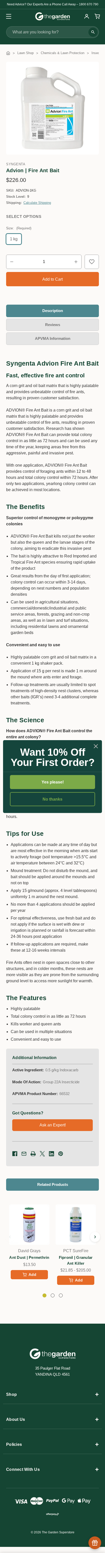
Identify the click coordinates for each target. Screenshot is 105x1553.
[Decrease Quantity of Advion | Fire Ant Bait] (11, 262)
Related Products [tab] (52, 1184)
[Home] (8, 53)
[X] (42, 1154)
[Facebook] (14, 1154)
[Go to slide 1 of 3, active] (44, 1295)
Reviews (52, 324)
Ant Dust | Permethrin (29, 1257)
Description (52, 310)
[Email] (24, 1154)
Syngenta (15, 164)
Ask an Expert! (53, 1125)
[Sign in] (86, 16)
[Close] (96, 746)
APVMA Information (52, 338)
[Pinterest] (60, 1154)
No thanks (52, 799)
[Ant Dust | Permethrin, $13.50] (29, 1224)
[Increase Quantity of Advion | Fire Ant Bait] (76, 262)
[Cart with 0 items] (96, 16)
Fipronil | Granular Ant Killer (76, 1260)
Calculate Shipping (37, 203)
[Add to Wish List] (92, 262)
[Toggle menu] (7, 16)
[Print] (33, 1154)
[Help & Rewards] (94, 1542)
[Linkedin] (51, 1154)
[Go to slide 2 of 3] (95, 1237)
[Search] (93, 32)
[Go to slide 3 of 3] (10, 1237)
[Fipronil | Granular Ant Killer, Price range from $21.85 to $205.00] (75, 1224)
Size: (18, 228)
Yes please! (53, 782)
